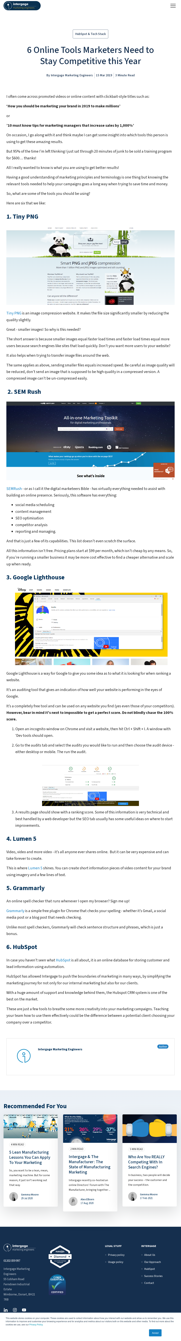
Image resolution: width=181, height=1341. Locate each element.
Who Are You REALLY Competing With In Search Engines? (146, 1162)
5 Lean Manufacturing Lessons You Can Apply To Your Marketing (29, 1157)
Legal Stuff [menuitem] (113, 1246)
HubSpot (63, 960)
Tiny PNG (13, 313)
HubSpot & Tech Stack (90, 34)
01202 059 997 (12, 1261)
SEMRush (14, 489)
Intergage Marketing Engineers (72, 75)
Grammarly (15, 911)
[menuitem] (116, 1255)
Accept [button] (155, 1332)
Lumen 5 (35, 868)
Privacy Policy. (36, 1324)
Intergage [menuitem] (148, 1246)
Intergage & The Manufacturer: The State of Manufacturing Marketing (89, 1164)
